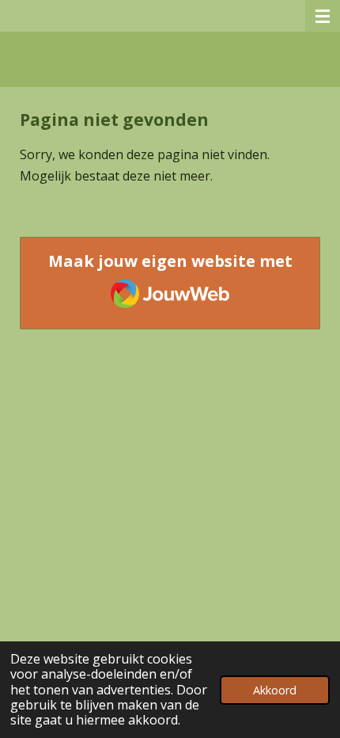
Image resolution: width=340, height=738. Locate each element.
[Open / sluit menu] (322, 16)
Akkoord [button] (275, 690)
